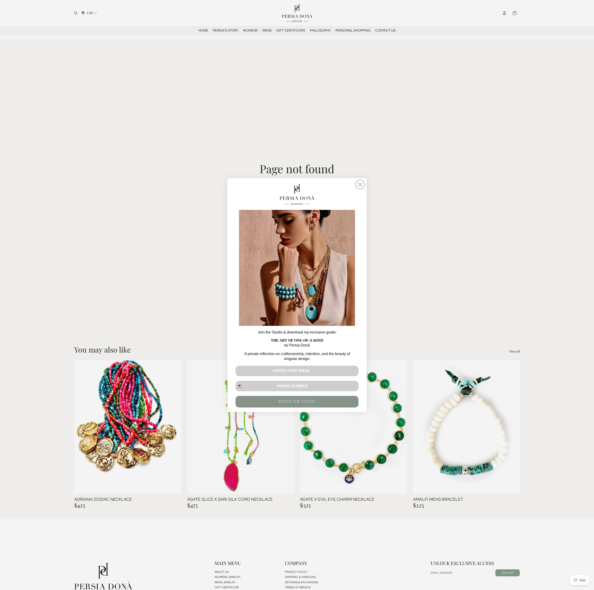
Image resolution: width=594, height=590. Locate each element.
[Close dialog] (360, 184)
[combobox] (243, 386)
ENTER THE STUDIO (297, 402)
